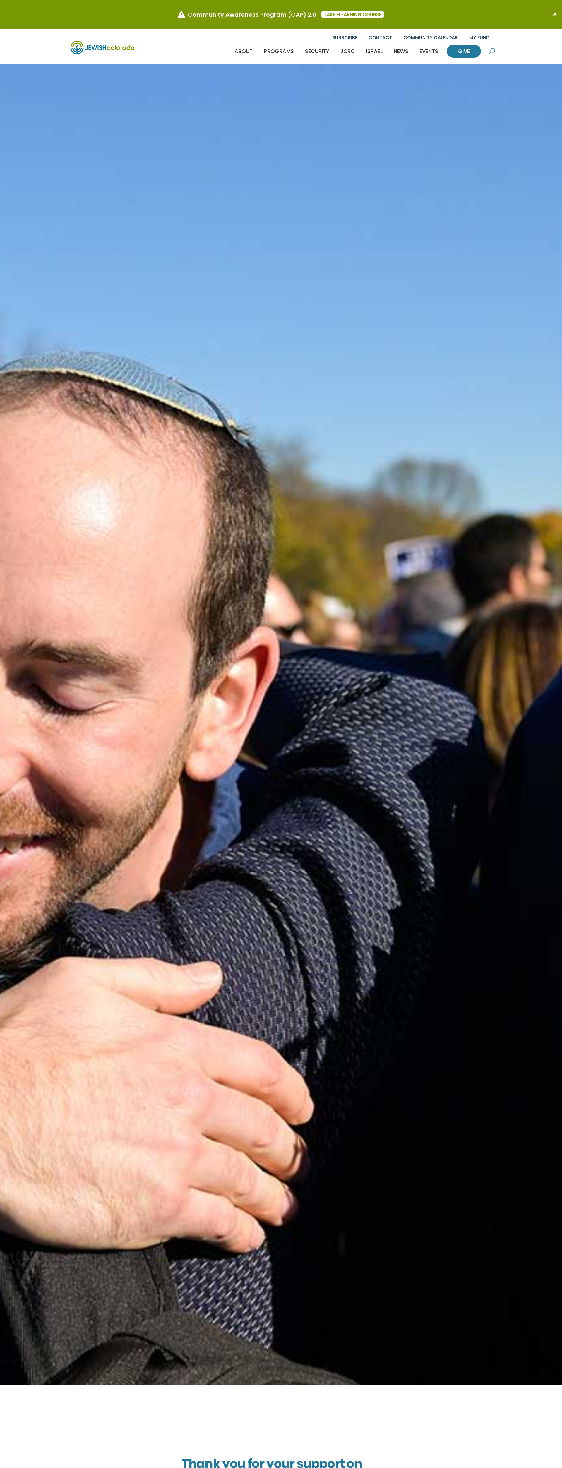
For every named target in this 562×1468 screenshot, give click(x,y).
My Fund (479, 37)
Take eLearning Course (352, 14)
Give (464, 51)
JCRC (347, 51)
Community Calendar (430, 37)
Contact (380, 37)
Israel (374, 51)
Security (317, 51)
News (401, 51)
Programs (279, 51)
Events (428, 51)
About (243, 51)
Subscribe (344, 37)
